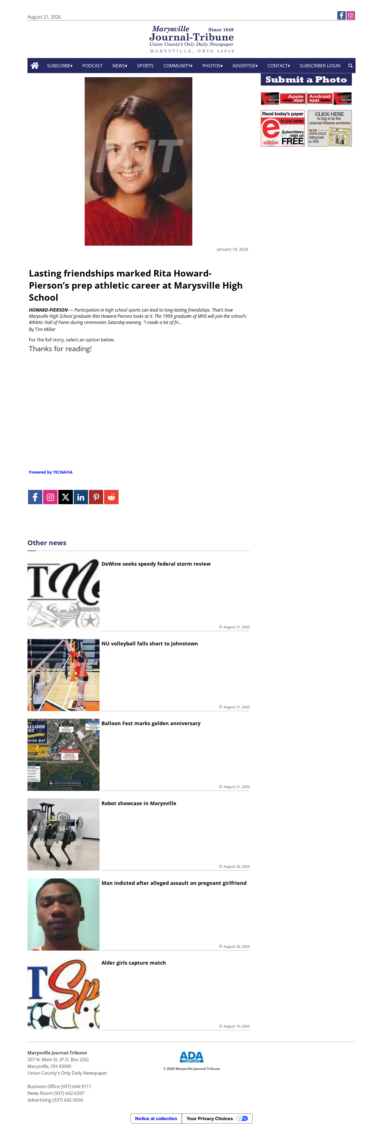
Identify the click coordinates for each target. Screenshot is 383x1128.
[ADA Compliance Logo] (191, 1063)
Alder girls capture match (133, 962)
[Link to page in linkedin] (81, 497)
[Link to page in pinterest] (96, 497)
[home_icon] (35, 65)
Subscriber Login (320, 66)
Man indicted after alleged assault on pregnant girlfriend (173, 883)
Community (176, 66)
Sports (145, 66)
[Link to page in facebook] (341, 15)
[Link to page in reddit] (111, 497)
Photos (211, 66)
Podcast (92, 66)
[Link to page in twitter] (65, 497)
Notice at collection (156, 1118)
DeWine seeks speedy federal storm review (156, 563)
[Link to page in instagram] (351, 15)
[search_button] (350, 65)
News (118, 66)
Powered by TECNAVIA (51, 472)
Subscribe (58, 66)
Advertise (243, 66)
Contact (277, 66)
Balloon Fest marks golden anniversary (150, 723)
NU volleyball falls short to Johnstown (149, 643)
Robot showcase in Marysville (138, 803)
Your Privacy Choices (209, 1118)
